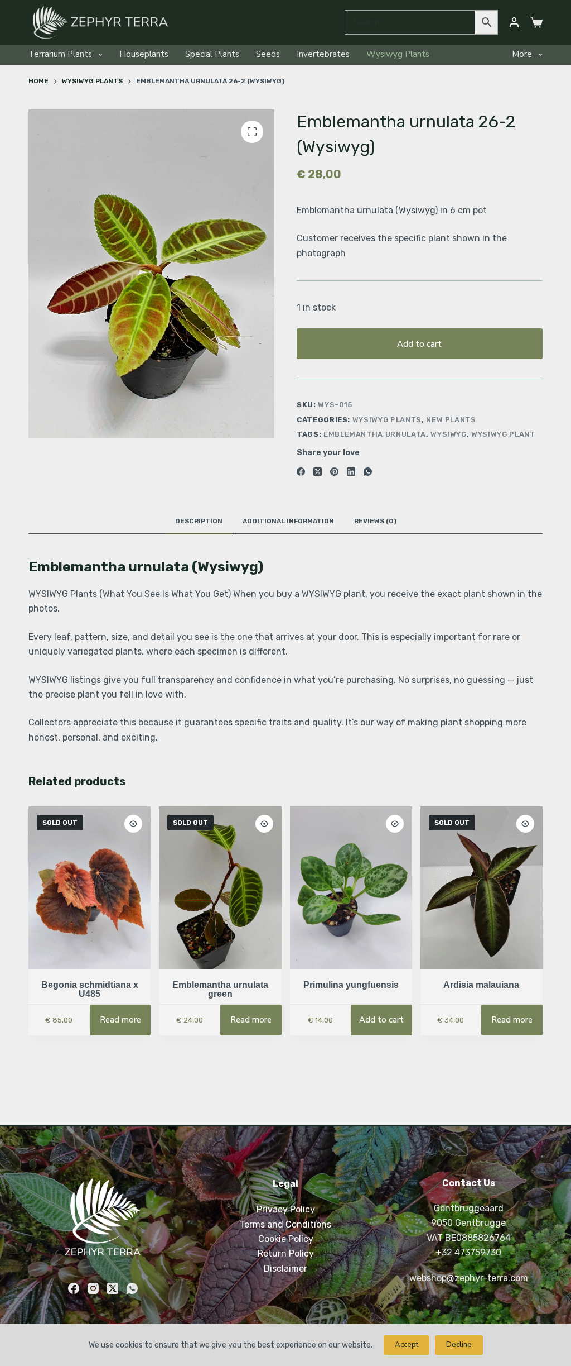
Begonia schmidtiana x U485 (89, 989)
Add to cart (419, 344)
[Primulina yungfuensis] (351, 887)
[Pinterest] (334, 471)
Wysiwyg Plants (397, 54)
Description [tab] (198, 521)
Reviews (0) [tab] (375, 521)
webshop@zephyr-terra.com (468, 1278)
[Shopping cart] (536, 22)
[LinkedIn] (351, 471)
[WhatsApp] (368, 471)
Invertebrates (323, 54)
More (522, 54)
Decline (459, 1345)
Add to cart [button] (381, 1019)
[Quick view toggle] (133, 824)
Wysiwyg (448, 434)
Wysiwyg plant (503, 434)
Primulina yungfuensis (351, 985)
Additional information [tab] (288, 521)
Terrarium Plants (60, 54)
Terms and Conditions (285, 1224)
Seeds (268, 54)
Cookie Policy (285, 1239)
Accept (406, 1345)
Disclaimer (285, 1268)
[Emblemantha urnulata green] (220, 887)
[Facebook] (301, 471)
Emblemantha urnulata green (220, 989)
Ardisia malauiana (481, 985)
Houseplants (143, 54)
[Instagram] (93, 1288)
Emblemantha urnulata (374, 434)
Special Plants (212, 54)
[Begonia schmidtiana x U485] (89, 887)
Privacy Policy (286, 1209)
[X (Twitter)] (317, 471)
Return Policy (286, 1253)
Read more (120, 1019)
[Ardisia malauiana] (481, 887)
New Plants (451, 419)
